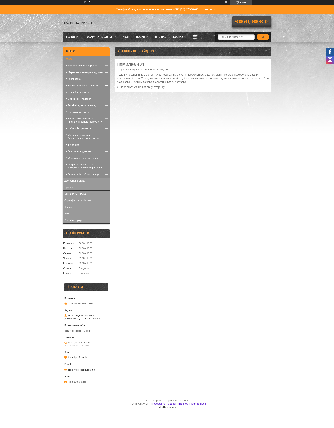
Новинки (142, 37)
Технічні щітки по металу (82, 105)
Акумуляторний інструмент (83, 65)
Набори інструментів (79, 128)
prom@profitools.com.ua (81, 369)
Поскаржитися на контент (165, 404)
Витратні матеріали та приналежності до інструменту (85, 120)
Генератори (74, 78)
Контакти (209, 9)
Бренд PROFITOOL (75, 193)
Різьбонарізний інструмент (83, 85)
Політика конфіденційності (192, 404)
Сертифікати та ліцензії (77, 200)
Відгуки (68, 207)
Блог (67, 213)
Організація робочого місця (83, 157)
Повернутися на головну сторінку (142, 87)
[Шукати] (263, 37)
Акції (126, 37)
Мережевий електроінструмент (85, 72)
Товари (68, 58)
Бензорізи (73, 144)
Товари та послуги (98, 37)
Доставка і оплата (74, 180)
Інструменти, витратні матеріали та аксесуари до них (85, 166)
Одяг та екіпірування (80, 151)
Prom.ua (184, 400)
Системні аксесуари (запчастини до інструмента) (84, 136)
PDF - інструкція (73, 220)
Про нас (160, 37)
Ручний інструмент (78, 92)
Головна (72, 37)
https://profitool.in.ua (79, 357)
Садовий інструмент (79, 98)
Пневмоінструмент (78, 112)
